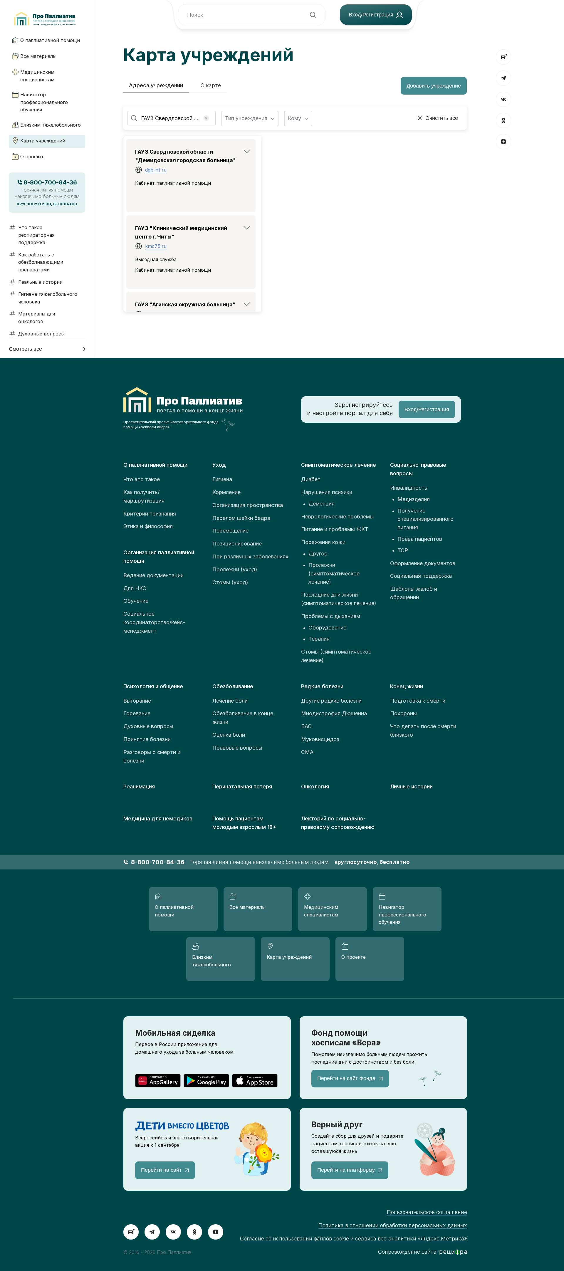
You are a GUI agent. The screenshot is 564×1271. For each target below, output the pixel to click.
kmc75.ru (156, 246)
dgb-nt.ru (156, 170)
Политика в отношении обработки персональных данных (392, 1225)
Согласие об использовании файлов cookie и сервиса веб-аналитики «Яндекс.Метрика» (353, 1238)
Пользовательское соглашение (427, 1212)
